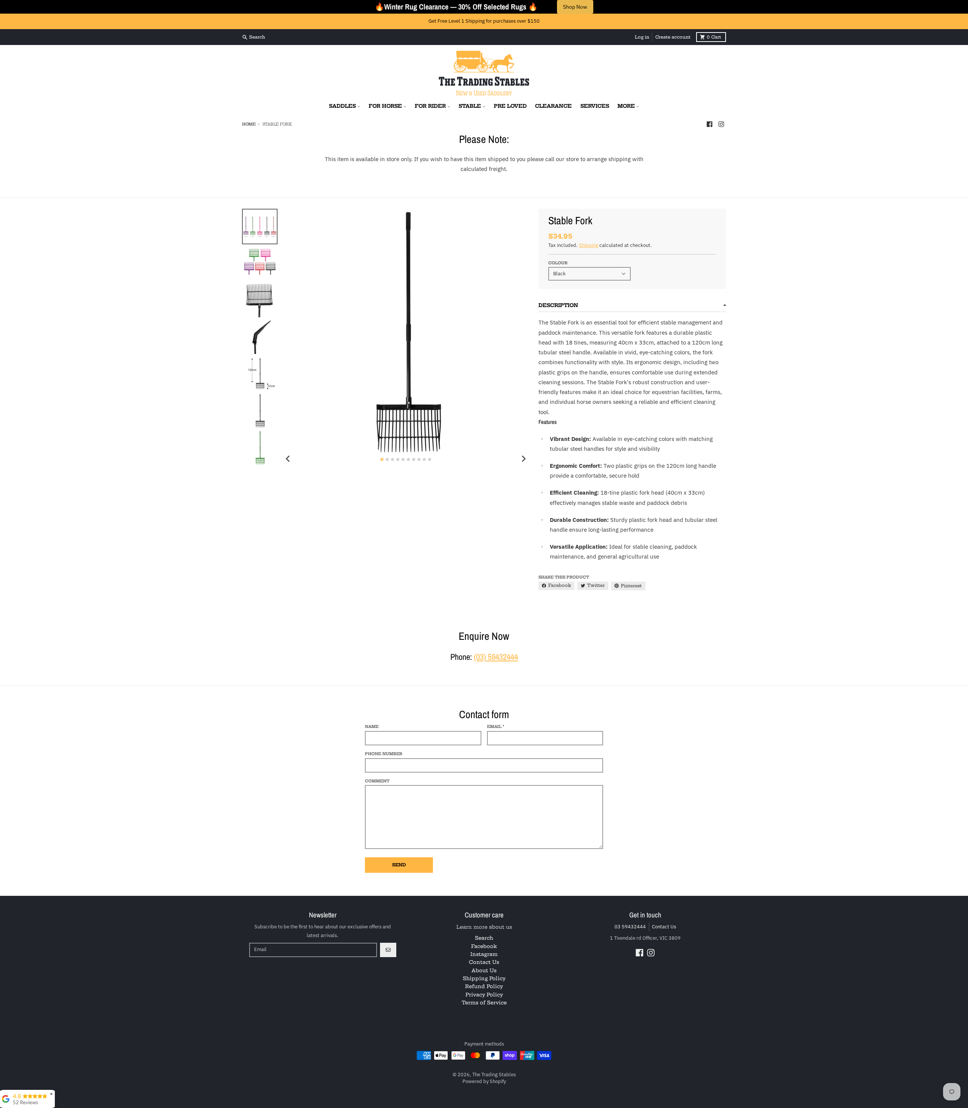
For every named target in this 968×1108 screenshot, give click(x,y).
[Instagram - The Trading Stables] (721, 124)
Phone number (383, 753)
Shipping (588, 245)
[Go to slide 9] (424, 459)
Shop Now (575, 6)
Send (399, 864)
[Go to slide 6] (408, 459)
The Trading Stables (494, 1074)
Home (249, 124)
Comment (377, 781)
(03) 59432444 (496, 657)
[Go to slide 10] (429, 459)
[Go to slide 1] (382, 459)
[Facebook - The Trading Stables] (709, 124)
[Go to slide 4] (397, 459)
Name (372, 726)
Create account (672, 37)
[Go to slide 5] (403, 459)
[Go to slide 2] (387, 459)
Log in (642, 37)
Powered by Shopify (484, 1081)
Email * (495, 726)
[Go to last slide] (288, 459)
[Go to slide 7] (413, 459)
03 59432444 (630, 926)
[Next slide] (523, 459)
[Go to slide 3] (392, 459)
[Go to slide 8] (418, 459)
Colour (558, 263)
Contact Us (664, 926)
